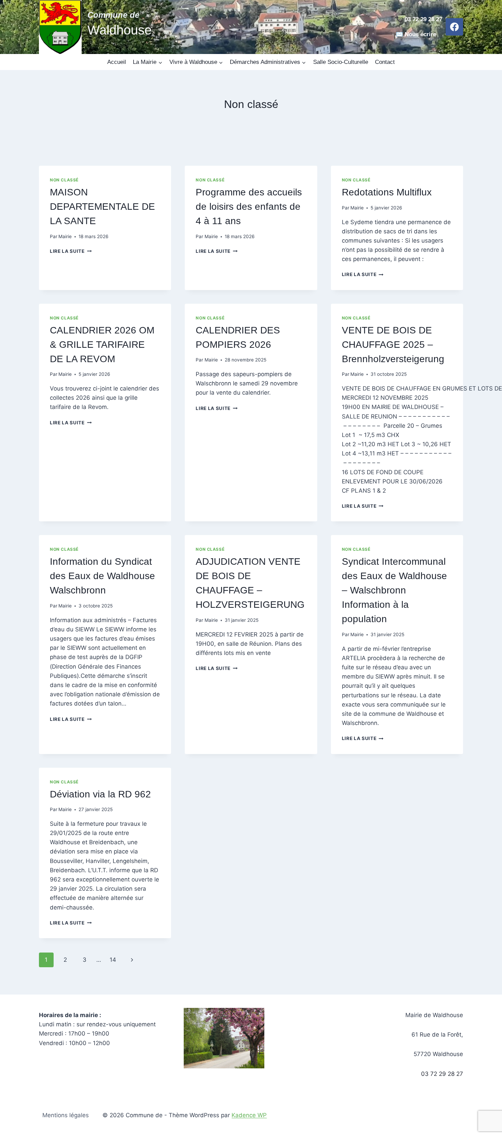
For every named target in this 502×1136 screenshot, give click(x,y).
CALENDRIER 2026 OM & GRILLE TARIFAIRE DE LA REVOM (102, 344)
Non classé (64, 179)
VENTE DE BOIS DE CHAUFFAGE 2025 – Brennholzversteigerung (393, 344)
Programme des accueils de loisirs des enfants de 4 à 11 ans (249, 206)
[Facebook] (454, 27)
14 (113, 959)
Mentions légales (65, 1115)
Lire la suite (71, 251)
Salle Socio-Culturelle (340, 62)
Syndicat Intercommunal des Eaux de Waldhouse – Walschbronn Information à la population (394, 590)
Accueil (116, 62)
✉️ (399, 34)
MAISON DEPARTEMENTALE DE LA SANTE (102, 206)
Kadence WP (249, 1115)
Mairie (65, 236)
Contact (385, 62)
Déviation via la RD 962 (100, 794)
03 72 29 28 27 (442, 1073)
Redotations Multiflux (387, 192)
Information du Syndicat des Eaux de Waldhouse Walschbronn (102, 576)
